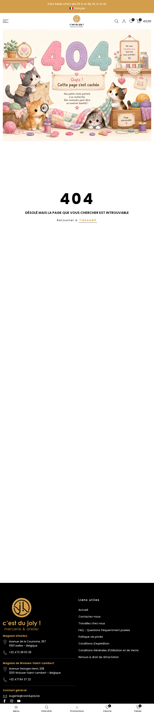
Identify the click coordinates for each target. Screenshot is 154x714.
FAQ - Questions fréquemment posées (104, 630)
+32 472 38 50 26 (20, 652)
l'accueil (88, 220)
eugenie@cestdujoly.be (24, 696)
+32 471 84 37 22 (20, 679)
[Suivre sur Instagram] (11, 701)
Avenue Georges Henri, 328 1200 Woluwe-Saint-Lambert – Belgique (35, 671)
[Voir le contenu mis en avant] (77, 85)
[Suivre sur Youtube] (18, 701)
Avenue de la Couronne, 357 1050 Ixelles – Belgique (27, 643)
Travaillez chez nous (92, 623)
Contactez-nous (89, 616)
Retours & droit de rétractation (99, 657)
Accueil (83, 610)
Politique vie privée (91, 637)
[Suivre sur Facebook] (4, 701)
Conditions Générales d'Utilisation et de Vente (109, 650)
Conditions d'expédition (94, 643)
